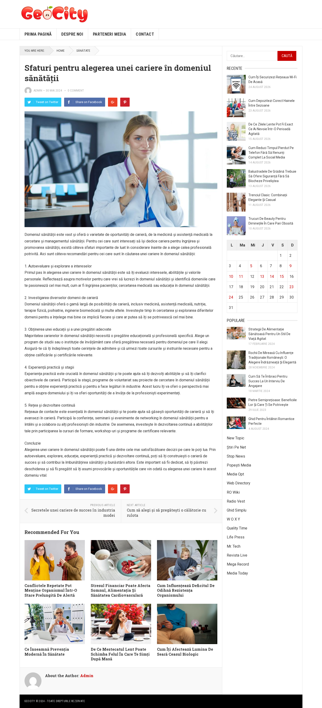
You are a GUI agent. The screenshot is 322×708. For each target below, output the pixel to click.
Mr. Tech (233, 546)
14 (272, 276)
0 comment (76, 90)
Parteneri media (109, 34)
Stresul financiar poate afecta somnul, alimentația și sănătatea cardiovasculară (120, 590)
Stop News (236, 456)
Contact (145, 34)
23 (291, 287)
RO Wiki (233, 492)
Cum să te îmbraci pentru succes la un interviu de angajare (267, 381)
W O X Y (233, 519)
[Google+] (112, 102)
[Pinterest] (125, 102)
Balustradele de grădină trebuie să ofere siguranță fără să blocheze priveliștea (272, 176)
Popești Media (239, 465)
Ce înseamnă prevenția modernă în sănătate (47, 652)
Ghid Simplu (236, 510)
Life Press (235, 537)
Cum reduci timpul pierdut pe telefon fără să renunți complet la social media (271, 152)
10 (231, 276)
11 (241, 276)
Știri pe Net (236, 447)
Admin (37, 90)
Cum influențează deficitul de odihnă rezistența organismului (186, 590)
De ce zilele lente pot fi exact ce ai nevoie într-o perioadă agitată (270, 129)
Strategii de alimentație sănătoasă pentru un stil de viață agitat (269, 334)
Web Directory (238, 483)
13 (262, 276)
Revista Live (237, 555)
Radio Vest (236, 501)
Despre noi (72, 34)
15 (282, 276)
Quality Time (237, 528)
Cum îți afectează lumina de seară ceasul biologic (185, 652)
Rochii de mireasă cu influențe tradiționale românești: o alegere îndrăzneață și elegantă (272, 357)
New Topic (235, 438)
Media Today (237, 573)
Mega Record (238, 564)
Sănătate (83, 50)
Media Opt (235, 474)
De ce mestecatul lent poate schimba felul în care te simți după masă (120, 654)
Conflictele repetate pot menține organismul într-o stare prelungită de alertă (51, 590)
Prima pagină (38, 34)
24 (231, 297)
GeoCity (29, 701)
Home (61, 50)
